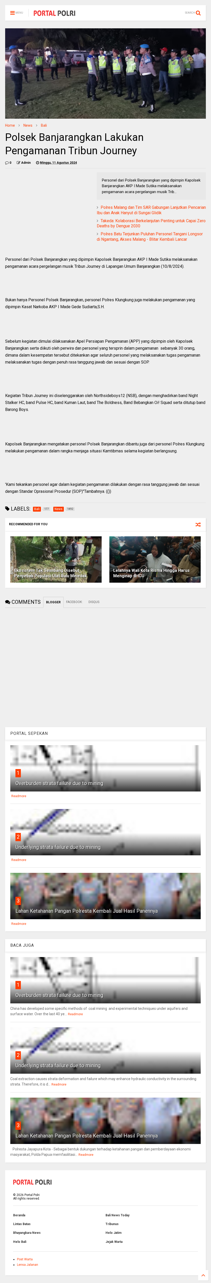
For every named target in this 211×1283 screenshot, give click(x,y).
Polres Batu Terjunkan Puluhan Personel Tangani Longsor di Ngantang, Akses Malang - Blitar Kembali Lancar (150, 236)
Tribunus (112, 1224)
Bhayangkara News (27, 1233)
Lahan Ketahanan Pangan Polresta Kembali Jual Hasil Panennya (86, 911)
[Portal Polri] (54, 14)
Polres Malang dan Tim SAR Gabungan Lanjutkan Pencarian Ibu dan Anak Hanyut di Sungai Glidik (151, 210)
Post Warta (25, 1259)
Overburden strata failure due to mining (59, 783)
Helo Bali (19, 1242)
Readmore (18, 796)
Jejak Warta (114, 1242)
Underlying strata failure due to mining (58, 847)
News (27, 125)
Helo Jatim (113, 1233)
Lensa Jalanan (27, 1265)
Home (10, 125)
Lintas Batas (22, 1224)
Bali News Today (117, 1215)
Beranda (19, 1215)
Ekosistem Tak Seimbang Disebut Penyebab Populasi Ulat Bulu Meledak (50, 573)
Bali (44, 125)
